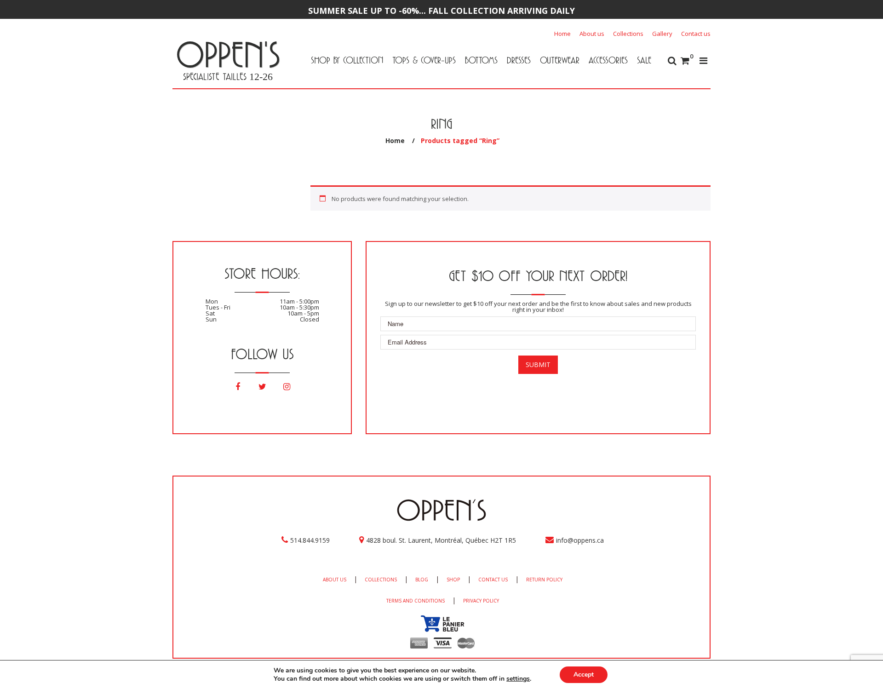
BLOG (421, 579)
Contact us (696, 33)
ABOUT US (334, 579)
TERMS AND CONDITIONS (415, 600)
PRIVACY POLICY (481, 600)
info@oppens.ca (580, 540)
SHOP (453, 579)
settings (518, 679)
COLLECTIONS (381, 579)
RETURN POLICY (544, 579)
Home (562, 33)
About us (591, 33)
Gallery (662, 33)
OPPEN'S (228, 54)
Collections (628, 33)
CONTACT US (493, 579)
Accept (583, 674)
